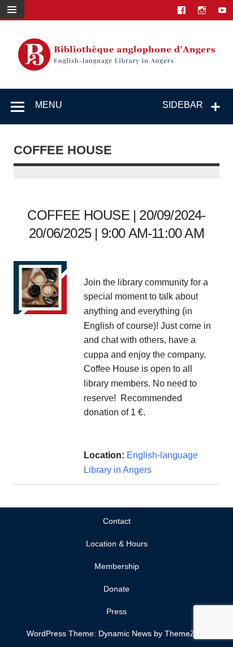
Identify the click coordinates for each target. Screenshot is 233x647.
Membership (116, 566)
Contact (117, 521)
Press (116, 611)
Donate (116, 589)
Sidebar (182, 105)
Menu (48, 105)
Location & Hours (117, 544)
